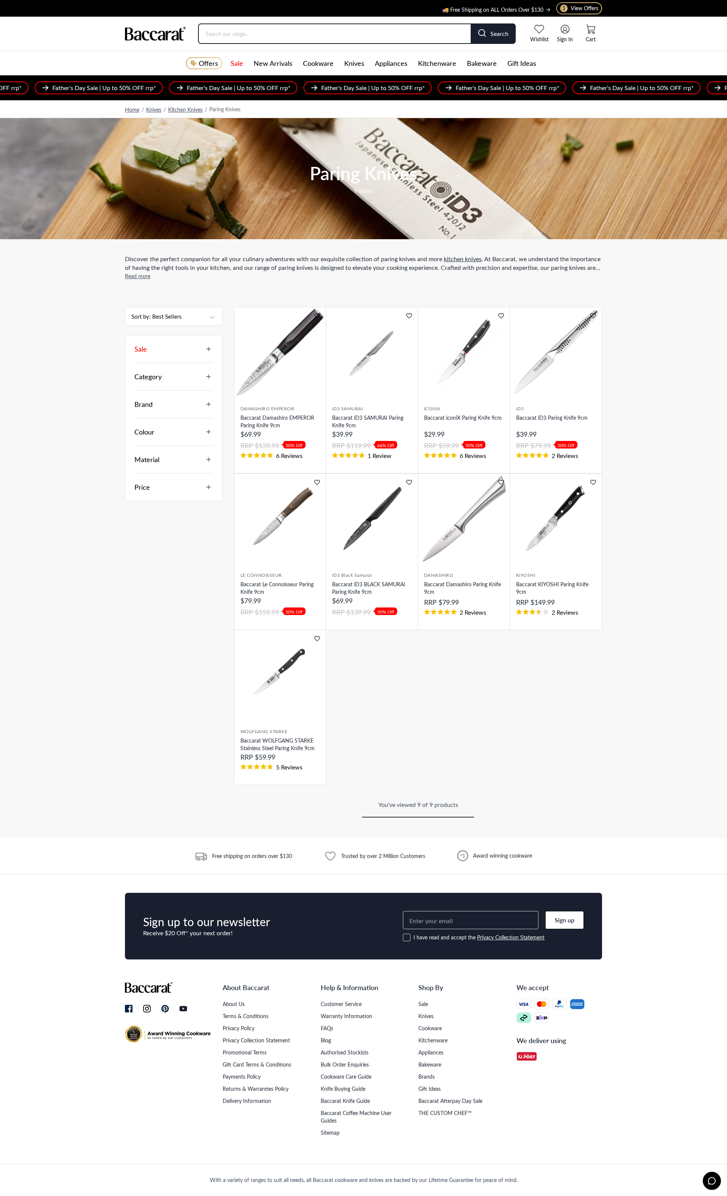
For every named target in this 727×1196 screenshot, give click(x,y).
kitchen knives (463, 259)
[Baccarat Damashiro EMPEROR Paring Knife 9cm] (280, 352)
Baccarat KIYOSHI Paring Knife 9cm (552, 588)
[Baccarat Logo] (155, 33)
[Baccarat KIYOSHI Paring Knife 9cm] (556, 519)
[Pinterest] (165, 1008)
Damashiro (438, 575)
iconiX (432, 408)
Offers (208, 63)
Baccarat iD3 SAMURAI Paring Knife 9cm (367, 421)
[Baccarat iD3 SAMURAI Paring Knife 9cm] (372, 352)
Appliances (391, 63)
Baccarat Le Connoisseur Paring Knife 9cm (277, 588)
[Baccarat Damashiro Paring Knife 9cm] (464, 519)
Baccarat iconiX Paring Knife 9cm (463, 417)
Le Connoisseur (261, 575)
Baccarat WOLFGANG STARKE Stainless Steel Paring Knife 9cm (277, 744)
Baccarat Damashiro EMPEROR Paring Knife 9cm (277, 421)
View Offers (580, 8)
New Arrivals (273, 63)
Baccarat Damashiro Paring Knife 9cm (462, 588)
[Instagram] (147, 1009)
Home (132, 109)
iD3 (520, 408)
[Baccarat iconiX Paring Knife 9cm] (464, 352)
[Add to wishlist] (317, 316)
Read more (137, 276)
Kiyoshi (525, 575)
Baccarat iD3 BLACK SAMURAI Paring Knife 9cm (368, 588)
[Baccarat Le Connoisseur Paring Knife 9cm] (280, 519)
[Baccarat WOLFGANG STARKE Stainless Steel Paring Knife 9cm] (280, 675)
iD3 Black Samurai (352, 575)
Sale (237, 63)
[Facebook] (129, 1009)
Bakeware (482, 63)
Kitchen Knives (185, 109)
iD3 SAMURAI (347, 408)
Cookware (318, 63)
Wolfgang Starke (263, 731)
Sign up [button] (564, 920)
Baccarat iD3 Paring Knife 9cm (552, 417)
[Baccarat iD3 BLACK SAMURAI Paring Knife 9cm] (372, 519)
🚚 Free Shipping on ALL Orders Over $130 (492, 5)
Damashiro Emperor (267, 408)
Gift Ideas (521, 63)
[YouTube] (183, 1008)
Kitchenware (437, 63)
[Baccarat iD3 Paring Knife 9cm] (556, 352)
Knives (354, 63)
